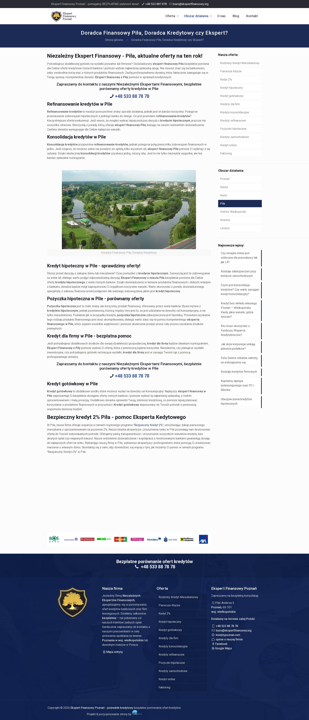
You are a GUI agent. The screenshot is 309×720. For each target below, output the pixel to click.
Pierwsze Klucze (231, 71)
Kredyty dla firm (230, 104)
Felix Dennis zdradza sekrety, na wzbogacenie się (239, 360)
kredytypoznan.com (228, 635)
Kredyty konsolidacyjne (234, 112)
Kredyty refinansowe (233, 120)
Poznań (225, 179)
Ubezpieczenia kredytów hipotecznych (236, 401)
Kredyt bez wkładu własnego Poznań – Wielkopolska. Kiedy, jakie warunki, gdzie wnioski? (239, 310)
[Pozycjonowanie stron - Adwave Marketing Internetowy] (137, 714)
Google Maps (223, 648)
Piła (222, 203)
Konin (223, 195)
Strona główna (114, 40)
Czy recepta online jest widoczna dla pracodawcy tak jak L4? (239, 257)
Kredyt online (228, 145)
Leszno (225, 228)
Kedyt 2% (226, 79)
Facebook (221, 644)
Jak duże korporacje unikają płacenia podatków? (238, 346)
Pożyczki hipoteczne (233, 128)
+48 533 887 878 (156, 4)
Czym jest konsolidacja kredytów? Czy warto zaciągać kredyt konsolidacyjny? (240, 289)
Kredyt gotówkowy (232, 96)
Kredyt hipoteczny (231, 87)
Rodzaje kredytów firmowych (239, 371)
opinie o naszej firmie (229, 639)
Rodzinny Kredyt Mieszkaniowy (240, 63)
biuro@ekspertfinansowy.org (191, 4)
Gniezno (225, 220)
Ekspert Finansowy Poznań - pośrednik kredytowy (101, 707)
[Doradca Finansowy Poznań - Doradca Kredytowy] (63, 16)
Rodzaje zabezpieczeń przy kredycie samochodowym (238, 274)
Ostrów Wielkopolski (233, 211)
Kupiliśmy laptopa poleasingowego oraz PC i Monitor (237, 385)
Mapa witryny (114, 652)
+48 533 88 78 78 (132, 96)
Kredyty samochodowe (234, 137)
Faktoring (226, 153)
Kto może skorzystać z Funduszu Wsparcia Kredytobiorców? (235, 330)
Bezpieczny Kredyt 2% (148, 425)
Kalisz (224, 187)
